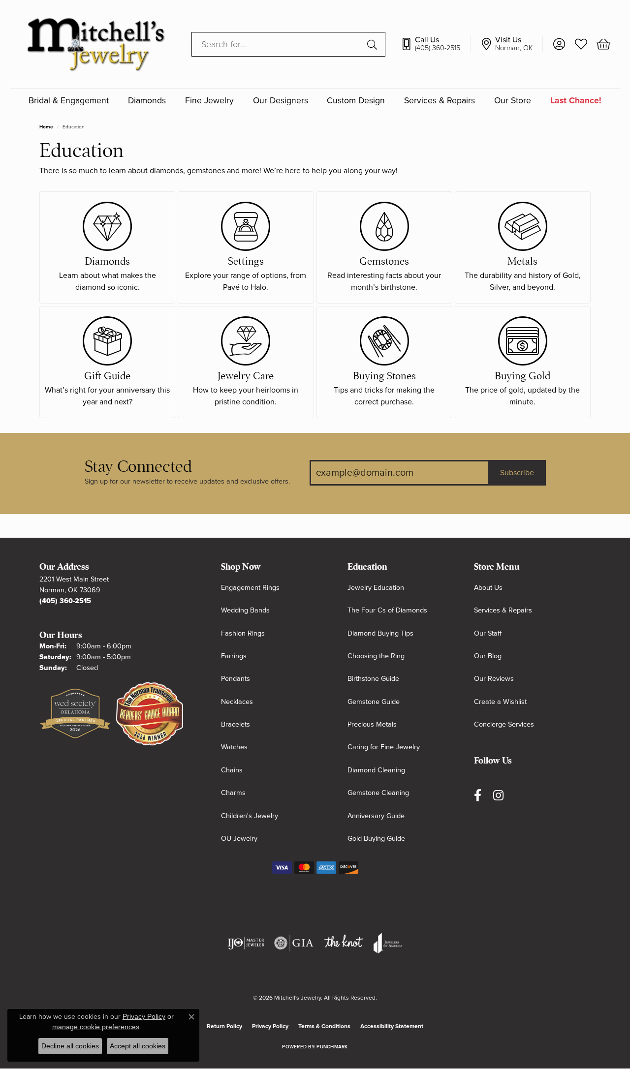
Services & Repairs (439, 100)
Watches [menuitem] (234, 747)
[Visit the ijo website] (245, 943)
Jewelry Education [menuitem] (375, 587)
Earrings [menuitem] (234, 656)
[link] (435, 44)
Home (46, 127)
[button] (559, 44)
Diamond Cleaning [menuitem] (376, 770)
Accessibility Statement (391, 1026)
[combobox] (277, 44)
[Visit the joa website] (388, 943)
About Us (488, 587)
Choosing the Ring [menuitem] (376, 656)
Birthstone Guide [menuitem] (373, 678)
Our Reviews (494, 678)
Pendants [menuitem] (235, 678)
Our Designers (280, 100)
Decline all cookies (70, 1046)
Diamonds (147, 100)
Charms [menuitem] (233, 793)
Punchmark (331, 1047)
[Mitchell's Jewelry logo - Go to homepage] (96, 44)
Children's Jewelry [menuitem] (249, 816)
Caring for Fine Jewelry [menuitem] (383, 747)
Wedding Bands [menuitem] (245, 610)
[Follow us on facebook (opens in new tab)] (477, 795)
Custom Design (356, 100)
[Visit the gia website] (294, 943)
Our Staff (488, 633)
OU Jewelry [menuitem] (239, 838)
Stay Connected (138, 466)
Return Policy (224, 1026)
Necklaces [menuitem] (237, 702)
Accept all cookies (137, 1046)
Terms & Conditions (324, 1026)
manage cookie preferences (95, 1027)
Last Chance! (575, 100)
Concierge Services (504, 724)
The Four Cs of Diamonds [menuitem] (387, 610)
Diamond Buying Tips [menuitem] (380, 633)
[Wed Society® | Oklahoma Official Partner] (75, 714)
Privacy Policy (270, 1026)
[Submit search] (373, 44)
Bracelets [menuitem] (235, 724)
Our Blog (488, 656)
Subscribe (517, 473)
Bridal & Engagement (69, 100)
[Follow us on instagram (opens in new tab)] (498, 795)
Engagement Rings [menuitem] (250, 587)
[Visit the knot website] (343, 943)
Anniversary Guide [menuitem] (376, 816)
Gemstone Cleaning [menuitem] (378, 793)
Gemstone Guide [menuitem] (373, 702)
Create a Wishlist (500, 702)
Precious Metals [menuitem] (372, 724)
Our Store (512, 100)
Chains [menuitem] (232, 770)
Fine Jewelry (209, 100)
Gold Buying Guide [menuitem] (376, 838)
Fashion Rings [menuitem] (243, 633)
